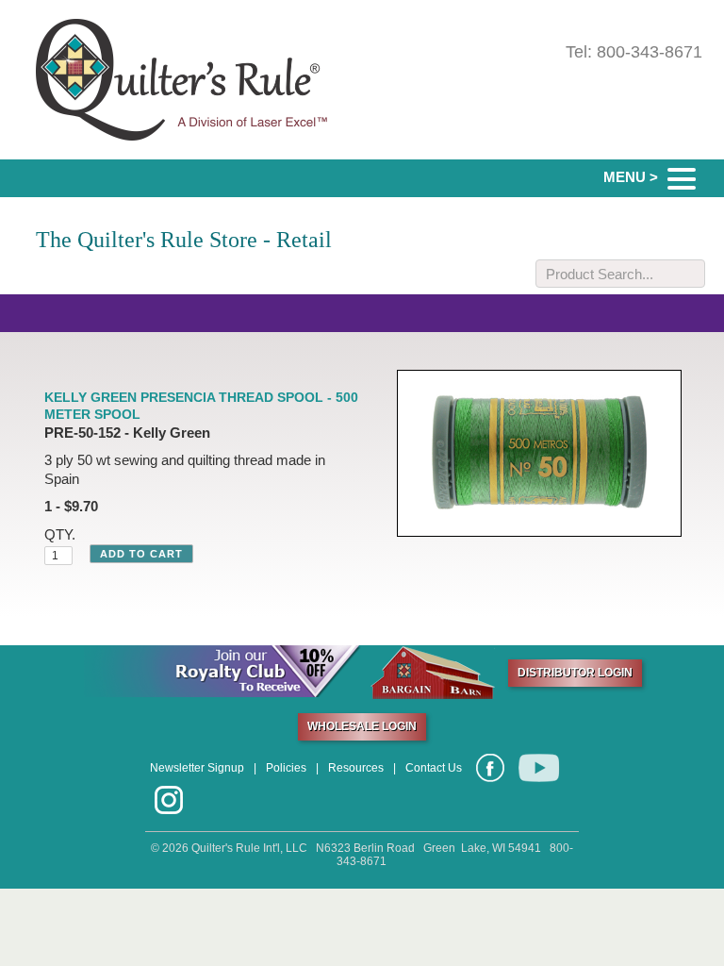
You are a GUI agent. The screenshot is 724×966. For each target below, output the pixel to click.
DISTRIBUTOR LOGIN (575, 672)
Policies (286, 767)
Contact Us (433, 767)
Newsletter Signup (197, 767)
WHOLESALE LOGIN (362, 726)
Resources (356, 767)
